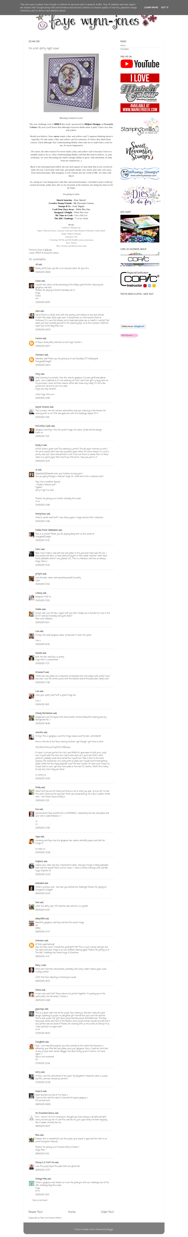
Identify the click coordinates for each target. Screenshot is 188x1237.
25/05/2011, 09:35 (42, 329)
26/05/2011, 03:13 (42, 910)
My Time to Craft (64, 215)
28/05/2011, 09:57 (42, 1126)
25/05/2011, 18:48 (42, 723)
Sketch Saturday (64, 200)
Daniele (38, 653)
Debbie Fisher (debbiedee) (46, 530)
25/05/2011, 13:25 (42, 461)
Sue (37, 809)
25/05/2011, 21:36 (42, 828)
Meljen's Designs (92, 124)
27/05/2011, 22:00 (42, 1063)
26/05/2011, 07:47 (42, 931)
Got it (165, 7)
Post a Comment (39, 1200)
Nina (37, 1135)
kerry (37, 1072)
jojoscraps (39, 1009)
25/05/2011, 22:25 (42, 874)
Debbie (38, 609)
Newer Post (36, 1212)
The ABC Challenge (63, 218)
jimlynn (38, 574)
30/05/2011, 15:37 (42, 1194)
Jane (37, 311)
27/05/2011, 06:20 (42, 1033)
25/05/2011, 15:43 (42, 565)
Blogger (110, 1229)
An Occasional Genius (44, 1113)
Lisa (37, 631)
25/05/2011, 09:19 (42, 302)
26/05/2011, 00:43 (42, 893)
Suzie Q (38, 1091)
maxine (38, 338)
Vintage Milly (41, 1178)
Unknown (39, 355)
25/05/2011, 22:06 (42, 852)
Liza (37, 691)
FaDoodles (124, 49)
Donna (38, 990)
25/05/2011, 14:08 (42, 505)
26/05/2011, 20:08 (42, 1000)
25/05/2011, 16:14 (42, 622)
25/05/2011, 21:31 (42, 800)
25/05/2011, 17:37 (42, 663)
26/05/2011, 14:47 (42, 956)
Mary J (38, 965)
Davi (37, 902)
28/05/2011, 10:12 (42, 1153)
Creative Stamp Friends (60, 203)
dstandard (39, 883)
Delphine (39, 861)
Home (71, 1212)
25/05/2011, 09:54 (42, 365)
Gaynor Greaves (42, 407)
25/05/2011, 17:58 (42, 682)
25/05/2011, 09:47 (42, 346)
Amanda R (40, 672)
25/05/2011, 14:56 (42, 521)
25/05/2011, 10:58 (42, 398)
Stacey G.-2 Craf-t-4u (44, 1162)
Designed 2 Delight (63, 212)
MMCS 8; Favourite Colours (47, 253)
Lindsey (38, 593)
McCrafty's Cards (43, 426)
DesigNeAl (40, 1042)
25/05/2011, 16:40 (42, 644)
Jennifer (39, 732)
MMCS (57, 124)
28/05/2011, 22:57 (42, 1170)
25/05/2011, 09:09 (42, 272)
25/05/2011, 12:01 (42, 436)
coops (37, 836)
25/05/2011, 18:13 (42, 704)
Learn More (151, 7)
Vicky (37, 374)
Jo (36, 469)
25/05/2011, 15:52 (42, 584)
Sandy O (39, 445)
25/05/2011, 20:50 (42, 778)
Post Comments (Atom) (50, 1218)
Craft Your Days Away (63, 209)
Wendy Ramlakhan (44, 713)
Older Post (107, 1212)
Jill (36, 264)
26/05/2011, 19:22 (42, 981)
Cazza (38, 281)
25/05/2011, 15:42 (42, 540)
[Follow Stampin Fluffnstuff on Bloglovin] (133, 327)
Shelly (38, 787)
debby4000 (40, 918)
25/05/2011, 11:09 (42, 417)
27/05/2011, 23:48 (42, 1082)
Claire (37, 549)
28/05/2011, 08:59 (42, 1104)
